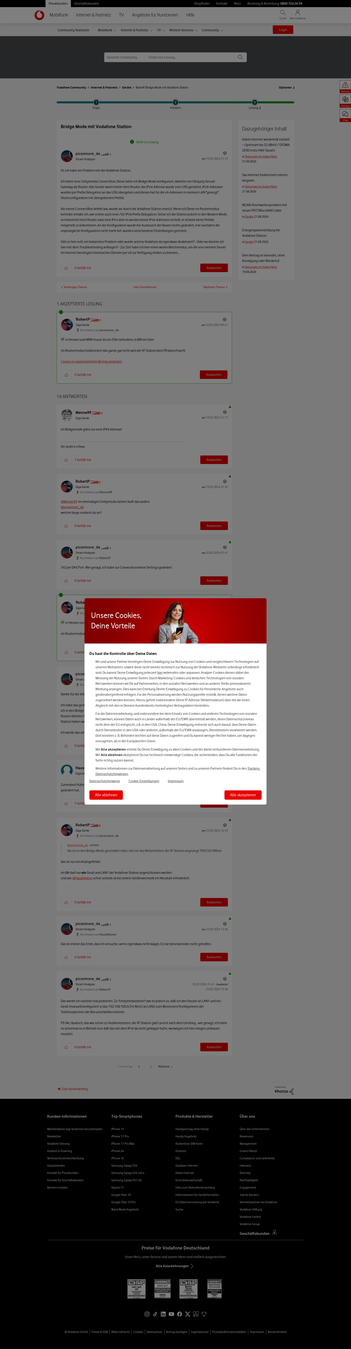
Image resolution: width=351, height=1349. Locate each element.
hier (160, 673)
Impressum (176, 781)
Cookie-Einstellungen (144, 781)
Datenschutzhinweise (104, 781)
